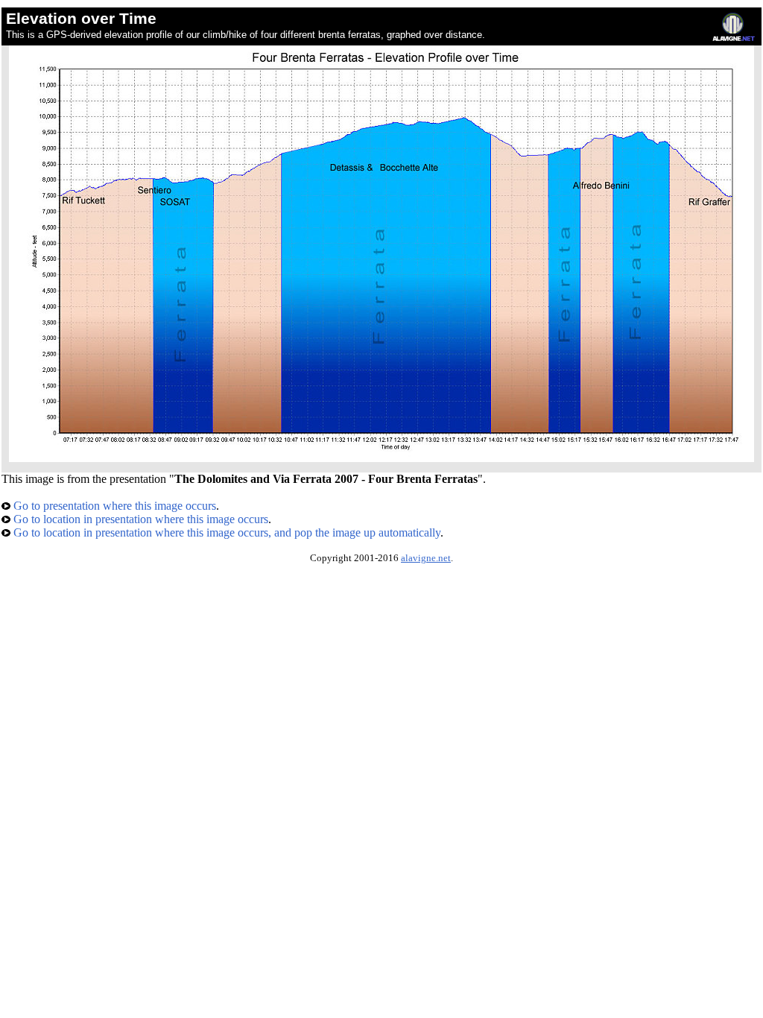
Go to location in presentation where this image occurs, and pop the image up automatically (225, 532)
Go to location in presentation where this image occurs (139, 519)
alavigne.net (426, 558)
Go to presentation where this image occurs (113, 505)
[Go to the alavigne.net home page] (733, 37)
